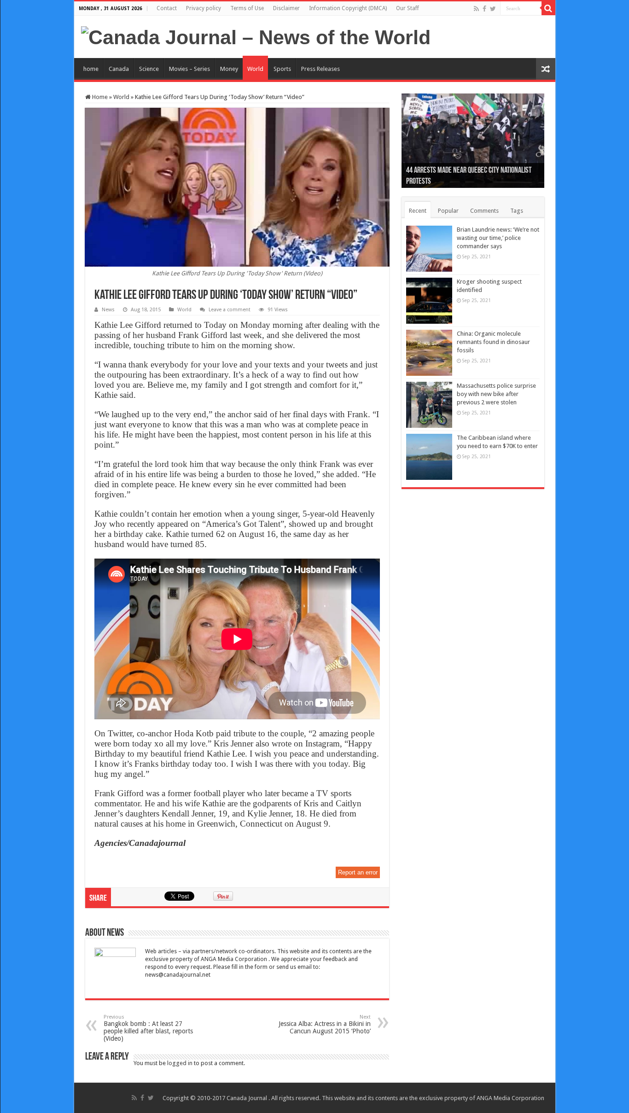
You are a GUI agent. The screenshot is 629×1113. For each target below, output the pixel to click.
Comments (484, 210)
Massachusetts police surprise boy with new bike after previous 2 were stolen (496, 394)
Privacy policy (203, 8)
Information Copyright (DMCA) (348, 8)
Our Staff (407, 8)
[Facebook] (484, 8)
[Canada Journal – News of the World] (256, 36)
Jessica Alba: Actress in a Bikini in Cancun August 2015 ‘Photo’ (325, 1024)
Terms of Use (247, 8)
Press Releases (320, 68)
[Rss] (476, 8)
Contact (167, 8)
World (255, 68)
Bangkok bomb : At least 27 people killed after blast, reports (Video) (148, 1028)
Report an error (358, 872)
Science (149, 68)
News (108, 310)
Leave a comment (229, 310)
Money (229, 68)
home (91, 68)
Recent (417, 210)
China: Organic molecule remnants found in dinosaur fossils (493, 342)
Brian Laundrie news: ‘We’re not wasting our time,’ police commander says (498, 238)
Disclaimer (286, 8)
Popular (448, 210)
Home (99, 96)
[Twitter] (493, 8)
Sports (282, 68)
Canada (119, 68)
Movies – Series (189, 68)
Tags (516, 210)
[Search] (548, 8)
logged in (179, 1063)
